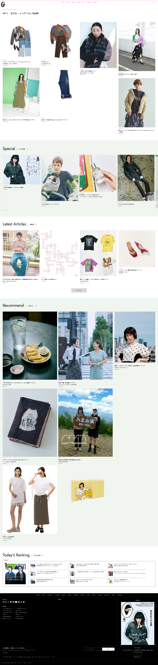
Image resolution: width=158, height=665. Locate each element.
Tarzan (32, 657)
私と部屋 (4, 614)
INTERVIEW (76, 595)
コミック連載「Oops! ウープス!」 (21, 608)
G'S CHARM (57, 595)
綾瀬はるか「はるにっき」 (7, 618)
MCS (54, 657)
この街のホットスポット (19, 616)
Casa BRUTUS (20, 657)
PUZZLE (113, 595)
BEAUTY (63, 595)
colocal (36, 657)
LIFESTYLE (82, 595)
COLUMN (99, 595)
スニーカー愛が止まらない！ (7, 608)
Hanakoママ (40, 657)
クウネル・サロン (46, 657)
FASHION (38, 595)
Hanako (25, 657)
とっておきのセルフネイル (7, 610)
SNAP (43, 595)
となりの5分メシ (18, 610)
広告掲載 (24, 662)
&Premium (29, 657)
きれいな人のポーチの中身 (7, 612)
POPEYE (10, 657)
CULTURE (69, 595)
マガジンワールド (19, 662)
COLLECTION (49, 595)
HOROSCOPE (106, 595)
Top (3, 9)
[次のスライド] (6, 210)
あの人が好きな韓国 (18, 618)
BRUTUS (6, 657)
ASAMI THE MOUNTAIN (7, 616)
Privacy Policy (29, 662)
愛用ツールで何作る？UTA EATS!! (21, 612)
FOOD (88, 595)
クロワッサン (15, 657)
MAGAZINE (120, 595)
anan (3, 657)
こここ (51, 657)
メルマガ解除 (5, 652)
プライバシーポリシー (15, 650)
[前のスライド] (4, 210)
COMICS (93, 595)
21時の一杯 (17, 614)
